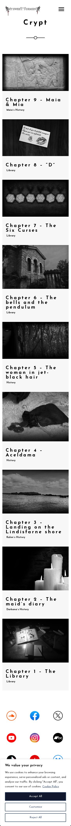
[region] (35, 792)
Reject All (36, 817)
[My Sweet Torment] (23, 11)
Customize (35, 806)
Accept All (35, 796)
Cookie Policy (50, 786)
